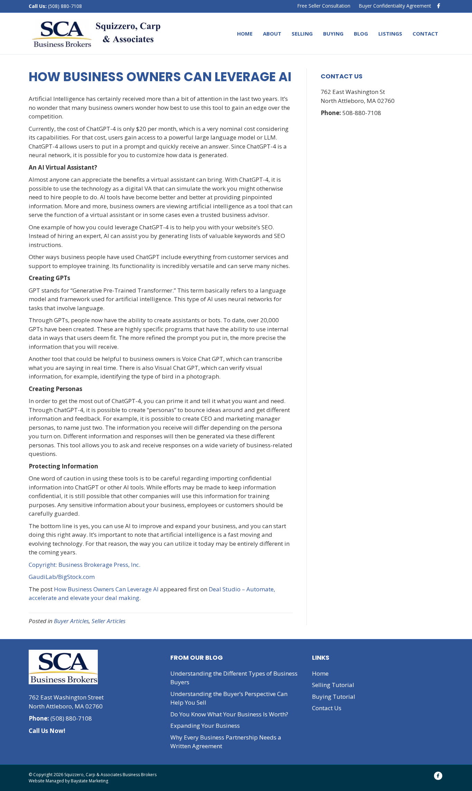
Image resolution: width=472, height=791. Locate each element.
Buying (333, 33)
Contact (425, 33)
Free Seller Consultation (323, 5)
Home (245, 33)
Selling (302, 33)
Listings (390, 33)
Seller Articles (108, 621)
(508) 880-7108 (64, 6)
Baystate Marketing (89, 781)
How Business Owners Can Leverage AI (106, 589)
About (272, 33)
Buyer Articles (71, 621)
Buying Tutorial (333, 697)
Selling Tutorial (333, 685)
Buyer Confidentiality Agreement (395, 5)
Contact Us (326, 708)
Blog (361, 33)
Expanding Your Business (205, 726)
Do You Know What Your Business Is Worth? (229, 714)
